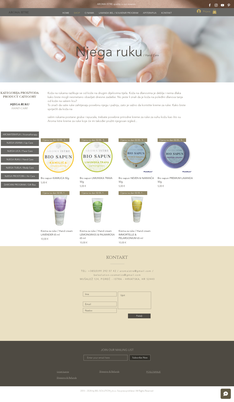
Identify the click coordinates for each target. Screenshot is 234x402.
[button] (214, 11)
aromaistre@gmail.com (135, 270)
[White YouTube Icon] (222, 5)
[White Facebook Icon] (210, 5)
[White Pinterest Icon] (229, 5)
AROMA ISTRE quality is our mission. (116, 4)
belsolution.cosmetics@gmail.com (117, 274)
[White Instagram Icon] (216, 5)
